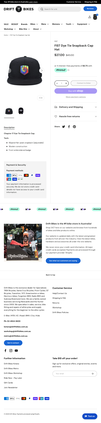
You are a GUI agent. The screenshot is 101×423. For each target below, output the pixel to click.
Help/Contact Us (59, 293)
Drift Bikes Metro (11, 368)
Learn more (33, 2)
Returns (55, 303)
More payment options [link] (76, 97)
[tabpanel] (25, 143)
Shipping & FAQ (90, 2)
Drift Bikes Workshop (13, 373)
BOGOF (14, 24)
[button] (95, 17)
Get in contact (13, 343)
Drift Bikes (12, 414)
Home (6, 35)
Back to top (50, 275)
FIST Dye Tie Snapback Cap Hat (20, 35)
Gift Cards (8, 382)
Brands (24, 24)
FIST (56, 41)
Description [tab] (9, 127)
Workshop (56, 307)
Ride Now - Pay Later (13, 378)
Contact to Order (84, 83)
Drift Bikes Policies (60, 312)
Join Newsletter (11, 387)
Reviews (90, 9)
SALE (6, 24)
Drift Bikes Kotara (11, 363)
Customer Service (74, 2)
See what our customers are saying (63, 261)
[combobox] (59, 9)
